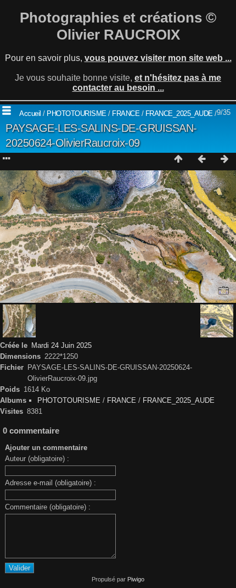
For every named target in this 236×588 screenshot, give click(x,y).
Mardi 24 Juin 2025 (61, 345)
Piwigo (135, 579)
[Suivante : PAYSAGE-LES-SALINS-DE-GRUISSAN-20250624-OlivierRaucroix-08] (224, 159)
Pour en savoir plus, (118, 58)
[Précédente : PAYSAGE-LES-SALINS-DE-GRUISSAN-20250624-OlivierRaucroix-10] (201, 159)
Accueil (30, 113)
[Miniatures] (178, 159)
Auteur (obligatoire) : (37, 458)
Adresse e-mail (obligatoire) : (50, 483)
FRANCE (125, 113)
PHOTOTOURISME (76, 113)
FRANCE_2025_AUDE (179, 113)
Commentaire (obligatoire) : (48, 507)
